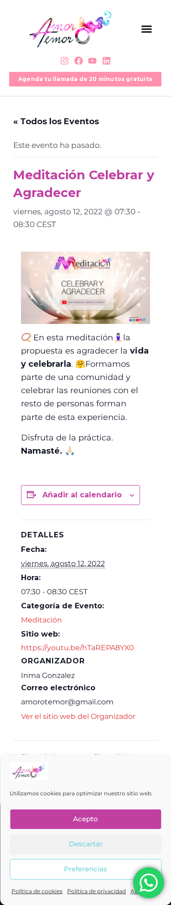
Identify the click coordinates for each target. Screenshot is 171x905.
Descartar (86, 843)
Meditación (41, 620)
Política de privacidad (96, 891)
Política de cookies (36, 891)
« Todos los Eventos (56, 121)
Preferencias (85, 869)
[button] (146, 29)
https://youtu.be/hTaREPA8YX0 (77, 647)
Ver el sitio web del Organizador (78, 716)
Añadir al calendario (82, 494)
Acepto (85, 818)
